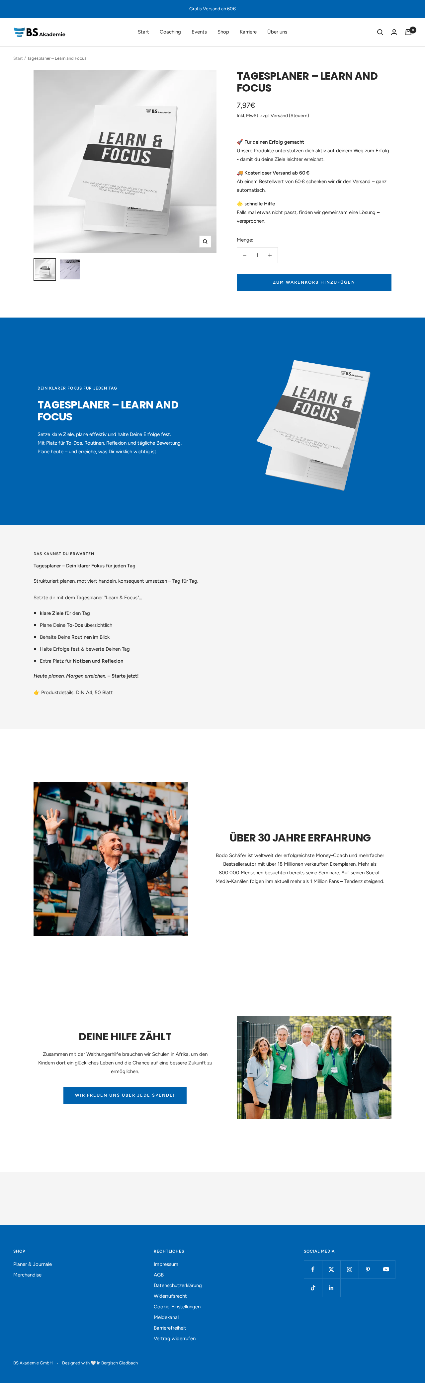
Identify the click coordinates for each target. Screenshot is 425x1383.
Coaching (170, 32)
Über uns (277, 32)
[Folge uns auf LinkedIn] (331, 1287)
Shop (223, 32)
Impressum (166, 1264)
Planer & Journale (32, 1264)
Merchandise (27, 1275)
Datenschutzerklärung (178, 1285)
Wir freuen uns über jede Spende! (125, 1095)
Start (143, 32)
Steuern (299, 115)
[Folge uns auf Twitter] (331, 1269)
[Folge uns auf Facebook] (313, 1269)
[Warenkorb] (408, 32)
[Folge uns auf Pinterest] (368, 1269)
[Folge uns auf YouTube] (386, 1269)
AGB (159, 1275)
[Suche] (380, 32)
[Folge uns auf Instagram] (349, 1269)
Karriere (248, 32)
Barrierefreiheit (170, 1328)
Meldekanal (166, 1317)
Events (199, 32)
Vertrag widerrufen (175, 1339)
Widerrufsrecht (170, 1296)
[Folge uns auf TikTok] (313, 1287)
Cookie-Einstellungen (177, 1307)
